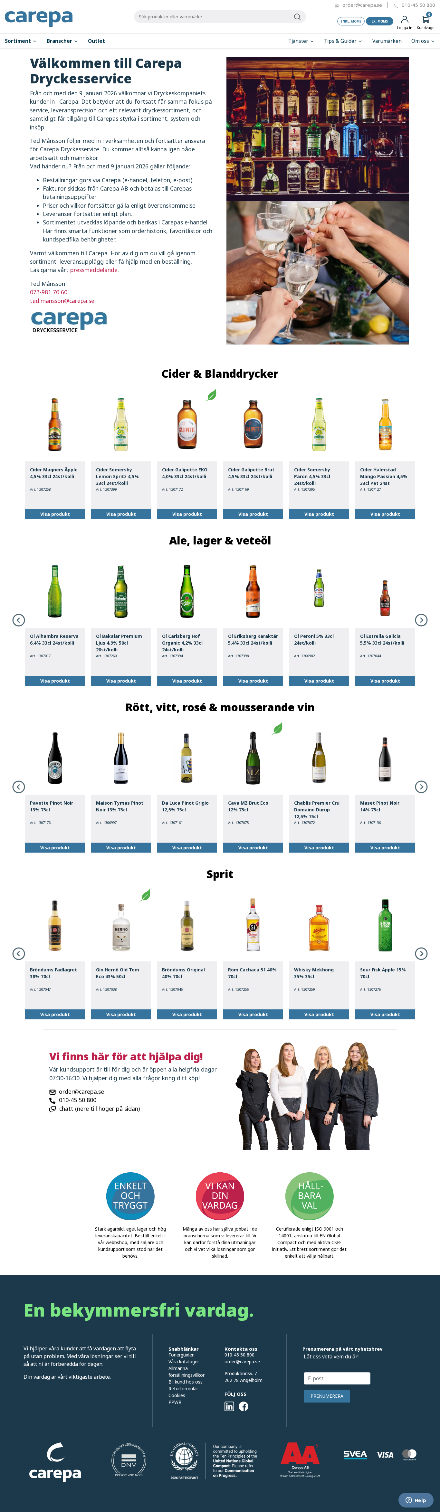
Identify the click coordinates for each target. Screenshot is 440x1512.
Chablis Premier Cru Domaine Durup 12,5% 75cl (317, 809)
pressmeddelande (94, 270)
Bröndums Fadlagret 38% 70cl (53, 973)
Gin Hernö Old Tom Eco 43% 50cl (117, 973)
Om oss (420, 41)
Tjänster (299, 41)
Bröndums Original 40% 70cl (183, 973)
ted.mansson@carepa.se (62, 301)
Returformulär (183, 1388)
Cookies (176, 1395)
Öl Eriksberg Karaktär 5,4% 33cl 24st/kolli (253, 639)
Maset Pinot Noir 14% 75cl (379, 806)
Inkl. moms (351, 21)
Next (421, 620)
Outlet (96, 41)
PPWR (174, 1402)
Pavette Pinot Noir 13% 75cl (51, 806)
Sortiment (18, 41)
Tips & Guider (341, 41)
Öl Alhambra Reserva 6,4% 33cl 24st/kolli (54, 639)
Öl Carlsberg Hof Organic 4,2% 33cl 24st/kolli (182, 643)
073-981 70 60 (48, 292)
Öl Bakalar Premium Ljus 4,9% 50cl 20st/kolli (119, 643)
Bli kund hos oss (185, 1382)
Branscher (60, 41)
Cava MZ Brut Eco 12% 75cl (248, 806)
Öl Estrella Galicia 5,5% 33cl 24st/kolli (382, 639)
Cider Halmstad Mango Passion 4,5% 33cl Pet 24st (383, 476)
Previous (18, 620)
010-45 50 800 (418, 5)
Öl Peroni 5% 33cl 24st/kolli (314, 639)
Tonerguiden (181, 1355)
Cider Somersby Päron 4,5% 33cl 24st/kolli (312, 476)
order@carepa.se (362, 5)
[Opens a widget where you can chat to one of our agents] (416, 1501)
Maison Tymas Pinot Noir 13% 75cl (119, 806)
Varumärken (387, 41)
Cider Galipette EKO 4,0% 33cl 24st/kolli (184, 473)
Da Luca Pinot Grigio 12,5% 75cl (185, 806)
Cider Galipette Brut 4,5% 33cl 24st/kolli (251, 473)
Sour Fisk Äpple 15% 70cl (383, 973)
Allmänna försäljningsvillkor (186, 1371)
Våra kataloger (183, 1361)
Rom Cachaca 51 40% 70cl (252, 973)
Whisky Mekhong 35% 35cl (314, 973)
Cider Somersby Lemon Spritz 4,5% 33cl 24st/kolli (117, 476)
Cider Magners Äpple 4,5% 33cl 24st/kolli (54, 473)
